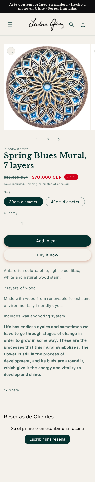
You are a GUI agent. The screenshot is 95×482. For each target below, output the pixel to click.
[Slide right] (58, 139)
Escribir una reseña (47, 439)
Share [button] (14, 390)
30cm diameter (23, 201)
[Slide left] (36, 139)
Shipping (31, 183)
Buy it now (47, 255)
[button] (10, 24)
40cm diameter (65, 201)
